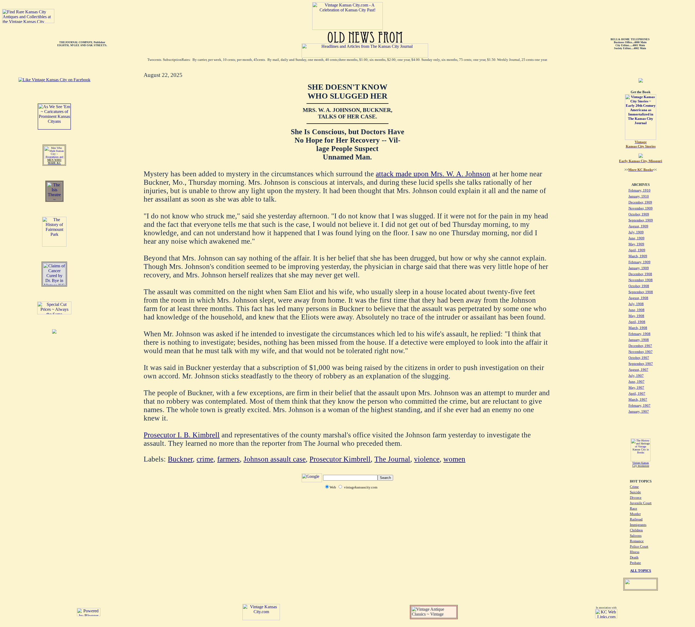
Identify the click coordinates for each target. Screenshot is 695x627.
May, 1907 (636, 387)
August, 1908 (638, 298)
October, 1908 (638, 286)
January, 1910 (638, 196)
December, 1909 (640, 202)
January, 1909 (638, 268)
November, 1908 (640, 280)
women (454, 459)
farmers (228, 459)
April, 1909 (636, 250)
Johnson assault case (275, 459)
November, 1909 (640, 208)
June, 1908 (636, 310)
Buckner (180, 459)
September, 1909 (640, 220)
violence (427, 459)
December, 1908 (640, 274)
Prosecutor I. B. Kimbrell (182, 435)
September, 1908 (640, 292)
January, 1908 (638, 340)
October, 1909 (638, 214)
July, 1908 (636, 304)
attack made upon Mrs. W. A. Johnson (433, 174)
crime (205, 459)
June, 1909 (636, 238)
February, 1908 (639, 334)
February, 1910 (639, 190)
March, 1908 (637, 328)
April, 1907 (636, 393)
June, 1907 (636, 382)
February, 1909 (639, 262)
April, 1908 (636, 322)
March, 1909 (637, 256)
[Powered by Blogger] (88, 614)
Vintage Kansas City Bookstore (640, 464)
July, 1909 (636, 232)
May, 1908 (636, 316)
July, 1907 (636, 376)
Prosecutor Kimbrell (340, 459)
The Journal (392, 459)
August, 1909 (638, 226)
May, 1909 (636, 244)
